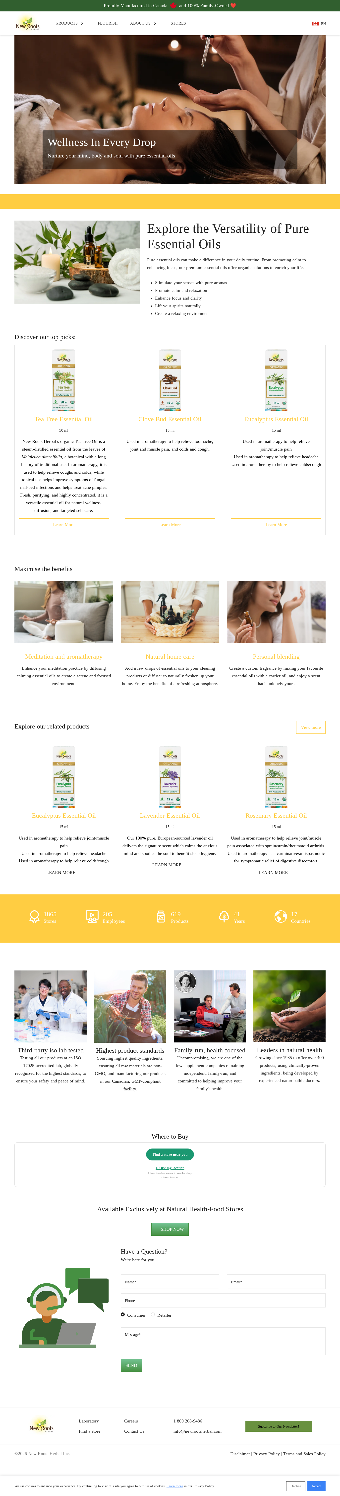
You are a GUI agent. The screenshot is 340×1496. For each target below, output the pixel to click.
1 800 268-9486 (187, 1436)
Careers (131, 1436)
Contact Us (134, 1446)
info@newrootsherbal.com (197, 1446)
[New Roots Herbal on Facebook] (122, 1469)
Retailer (164, 1330)
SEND (131, 1380)
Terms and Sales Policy (304, 1468)
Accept (316, 1486)
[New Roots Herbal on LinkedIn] (178, 1469)
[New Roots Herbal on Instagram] (141, 1469)
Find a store (89, 1446)
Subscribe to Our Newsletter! (278, 1442)
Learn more (175, 1486)
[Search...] (284, 23)
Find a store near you (170, 1170)
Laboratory (89, 1436)
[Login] (299, 23)
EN (323, 24)
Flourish (107, 23)
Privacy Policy (266, 1468)
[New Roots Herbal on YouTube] (159, 1469)
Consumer (136, 1330)
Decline (295, 1486)
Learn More (63, 524)
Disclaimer (240, 1468)
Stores (178, 23)
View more (311, 727)
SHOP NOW (172, 1244)
